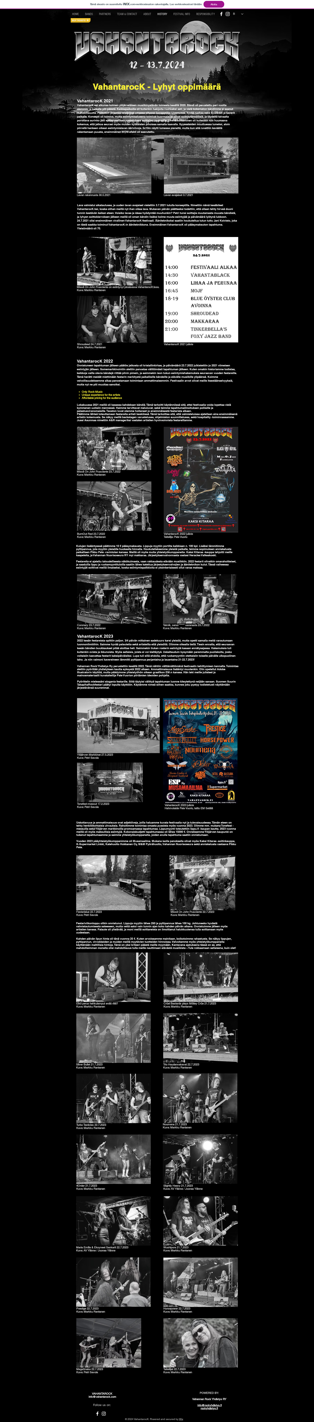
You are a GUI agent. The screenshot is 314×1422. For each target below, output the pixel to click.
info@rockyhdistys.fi (210, 1405)
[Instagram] (227, 14)
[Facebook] (221, 14)
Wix (181, 1419)
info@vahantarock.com (102, 1396)
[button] (81, 20)
